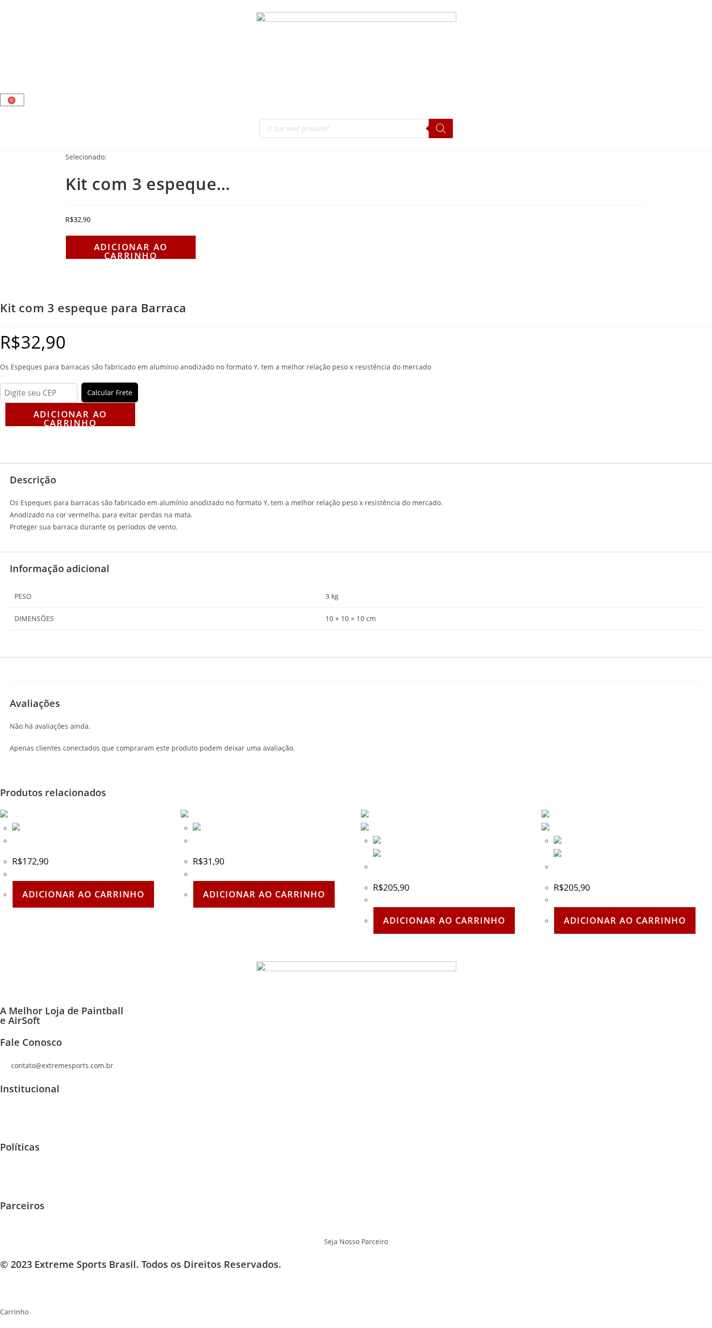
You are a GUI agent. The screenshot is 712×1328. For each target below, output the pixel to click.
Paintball (64, 67)
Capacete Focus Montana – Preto (66, 841)
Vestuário (174, 67)
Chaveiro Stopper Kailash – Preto (247, 841)
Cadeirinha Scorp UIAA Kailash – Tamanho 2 (444, 867)
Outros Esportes (235, 67)
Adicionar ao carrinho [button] (83, 894)
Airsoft (20, 67)
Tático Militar (119, 67)
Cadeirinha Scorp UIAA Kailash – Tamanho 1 (625, 867)
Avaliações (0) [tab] (30, 457)
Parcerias (296, 67)
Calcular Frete (109, 392)
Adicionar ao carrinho (131, 250)
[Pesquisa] (441, 128)
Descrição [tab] (24, 444)
